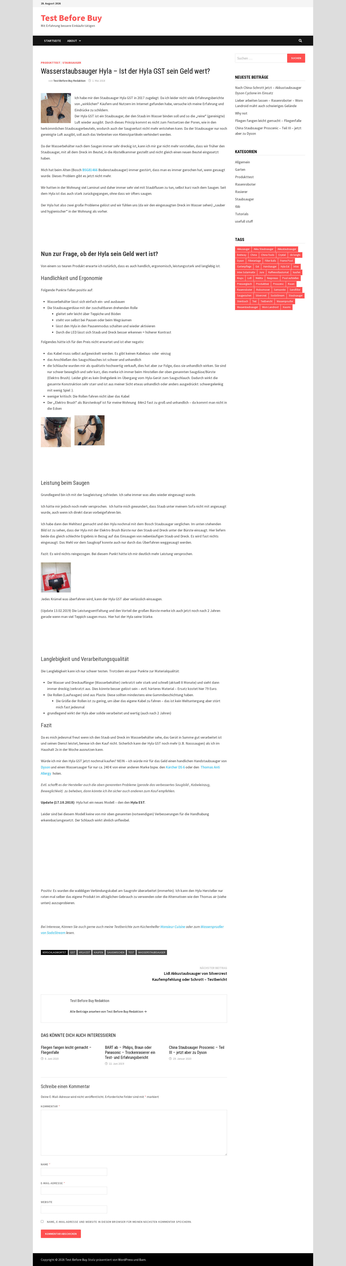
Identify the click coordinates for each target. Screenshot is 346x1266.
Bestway (241, 255)
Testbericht (267, 301)
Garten (240, 169)
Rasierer (241, 191)
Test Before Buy (71, 17)
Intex (296, 266)
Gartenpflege (244, 266)
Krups (240, 278)
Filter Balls (270, 260)
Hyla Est (84, 952)
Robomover (263, 289)
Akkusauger (243, 249)
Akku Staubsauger (263, 249)
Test (131, 952)
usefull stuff (244, 221)
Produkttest (50, 62)
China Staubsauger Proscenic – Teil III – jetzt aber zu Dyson (196, 1050)
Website (47, 1202)
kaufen (98, 952)
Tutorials (241, 214)
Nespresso (272, 278)
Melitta (259, 278)
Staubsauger (71, 62)
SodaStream (278, 295)
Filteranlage (254, 260)
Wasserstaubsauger (151, 952)
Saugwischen (115, 952)
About (72, 41)
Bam (142, 1260)
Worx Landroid (270, 307)
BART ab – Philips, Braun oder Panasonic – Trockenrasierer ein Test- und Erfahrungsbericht (130, 1052)
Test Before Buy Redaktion (69, 80)
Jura (261, 272)
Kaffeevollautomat (278, 272)
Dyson (45, 767)
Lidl (249, 278)
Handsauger (270, 266)
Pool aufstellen (290, 278)
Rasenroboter (245, 184)
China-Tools (267, 255)
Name (45, 1164)
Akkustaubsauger (287, 249)
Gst (72, 952)
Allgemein (242, 162)
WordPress (125, 1260)
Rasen (291, 284)
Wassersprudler (285, 301)
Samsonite (280, 289)
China (253, 255)
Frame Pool (286, 260)
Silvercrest (261, 295)
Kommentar (50, 1106)
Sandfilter (295, 289)
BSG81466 (90, 170)
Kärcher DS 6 (175, 767)
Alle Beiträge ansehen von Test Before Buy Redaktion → (108, 1011)
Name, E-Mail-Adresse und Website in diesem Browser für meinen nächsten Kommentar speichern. (119, 1222)
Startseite (52, 41)
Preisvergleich (244, 284)
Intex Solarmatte (246, 272)
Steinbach (242, 301)
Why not (241, 113)
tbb (237, 206)
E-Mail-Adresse (53, 1183)
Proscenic (278, 284)
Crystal (282, 255)
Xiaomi (287, 307)
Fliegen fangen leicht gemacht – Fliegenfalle (268, 120)
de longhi (295, 255)
